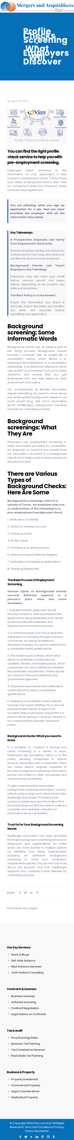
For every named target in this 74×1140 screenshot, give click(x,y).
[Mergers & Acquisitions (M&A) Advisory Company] (37, 6)
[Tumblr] (54, 1137)
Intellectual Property (24, 1097)
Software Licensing (23, 1002)
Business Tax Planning (25, 1044)
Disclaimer (42, 1131)
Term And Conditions (39, 1127)
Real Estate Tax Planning (27, 1056)
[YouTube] (31, 1137)
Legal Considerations (25, 1091)
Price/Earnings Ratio (24, 1038)
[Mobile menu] (68, 6)
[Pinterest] (42, 1137)
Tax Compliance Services (28, 1050)
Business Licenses (23, 996)
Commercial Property (25, 1085)
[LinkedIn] (37, 1137)
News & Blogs (20, 955)
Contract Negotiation (25, 1008)
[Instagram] (48, 1137)
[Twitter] (26, 1137)
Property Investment (24, 1079)
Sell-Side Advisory (23, 961)
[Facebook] (20, 1137)
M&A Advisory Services (26, 967)
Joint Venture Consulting (27, 973)
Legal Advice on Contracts (28, 1014)
